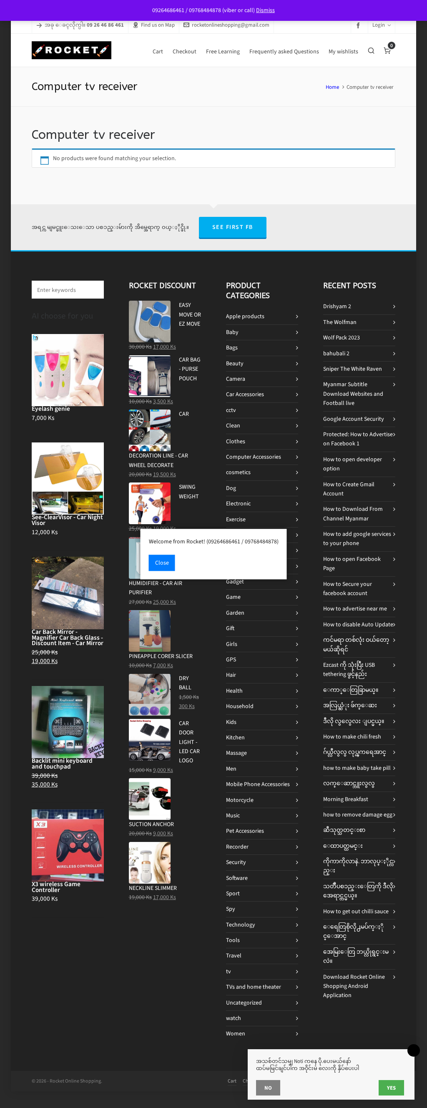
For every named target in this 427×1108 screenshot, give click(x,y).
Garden (235, 613)
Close (162, 563)
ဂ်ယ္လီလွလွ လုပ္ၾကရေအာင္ (354, 752)
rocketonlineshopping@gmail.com (230, 24)
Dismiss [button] (265, 10)
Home (332, 86)
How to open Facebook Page (352, 563)
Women (235, 1034)
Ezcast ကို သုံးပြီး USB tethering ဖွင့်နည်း (349, 669)
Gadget (235, 581)
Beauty (235, 363)
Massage (236, 753)
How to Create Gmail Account (348, 488)
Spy (230, 909)
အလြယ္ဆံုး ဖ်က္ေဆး (350, 705)
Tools (233, 940)
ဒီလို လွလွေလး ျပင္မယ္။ (353, 721)
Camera (235, 379)
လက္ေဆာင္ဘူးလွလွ (349, 783)
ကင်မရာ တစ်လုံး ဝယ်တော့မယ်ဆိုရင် (356, 644)
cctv (231, 410)
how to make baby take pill (357, 768)
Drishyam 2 (337, 306)
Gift (230, 628)
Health (234, 691)
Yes (391, 1087)
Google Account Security (353, 419)
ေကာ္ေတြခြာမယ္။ (350, 690)
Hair (231, 675)
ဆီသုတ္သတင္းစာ (344, 830)
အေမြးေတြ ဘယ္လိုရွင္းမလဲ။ (356, 956)
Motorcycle (240, 800)
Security (236, 862)
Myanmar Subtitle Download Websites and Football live (353, 393)
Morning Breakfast (345, 799)
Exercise (236, 519)
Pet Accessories (245, 831)
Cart (232, 1081)
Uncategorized (244, 1003)
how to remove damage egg (357, 815)
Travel (233, 956)
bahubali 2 (336, 353)
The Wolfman (340, 322)
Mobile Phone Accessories (258, 784)
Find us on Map (158, 24)
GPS (231, 659)
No (268, 1087)
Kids (231, 722)
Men (231, 769)
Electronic (238, 504)
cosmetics (238, 472)
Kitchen (235, 737)
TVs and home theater (253, 987)
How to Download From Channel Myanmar (353, 513)
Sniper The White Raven (352, 369)
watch (233, 1018)
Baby (232, 332)
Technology (240, 925)
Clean (233, 426)
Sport (233, 893)
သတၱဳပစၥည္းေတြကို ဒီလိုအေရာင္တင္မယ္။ (358, 890)
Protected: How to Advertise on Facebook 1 (358, 438)
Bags (232, 348)
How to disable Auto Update (358, 624)
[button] (93, 290)
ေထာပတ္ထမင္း (343, 846)
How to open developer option (352, 463)
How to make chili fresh (352, 737)
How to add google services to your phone (357, 538)
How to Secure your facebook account (347, 588)
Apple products (245, 316)
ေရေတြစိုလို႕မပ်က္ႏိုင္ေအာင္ (353, 931)
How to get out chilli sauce (356, 911)
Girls (231, 644)
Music (233, 815)
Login (378, 24)
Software (237, 878)
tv (228, 971)
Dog (231, 488)
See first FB (232, 227)
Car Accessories (245, 394)
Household (240, 706)
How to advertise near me (355, 609)
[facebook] (359, 25)
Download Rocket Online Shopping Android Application (354, 986)
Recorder (237, 847)
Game (233, 597)
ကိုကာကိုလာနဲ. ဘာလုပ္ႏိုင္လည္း (358, 865)
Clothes (235, 441)
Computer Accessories (253, 457)
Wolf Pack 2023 (341, 338)
